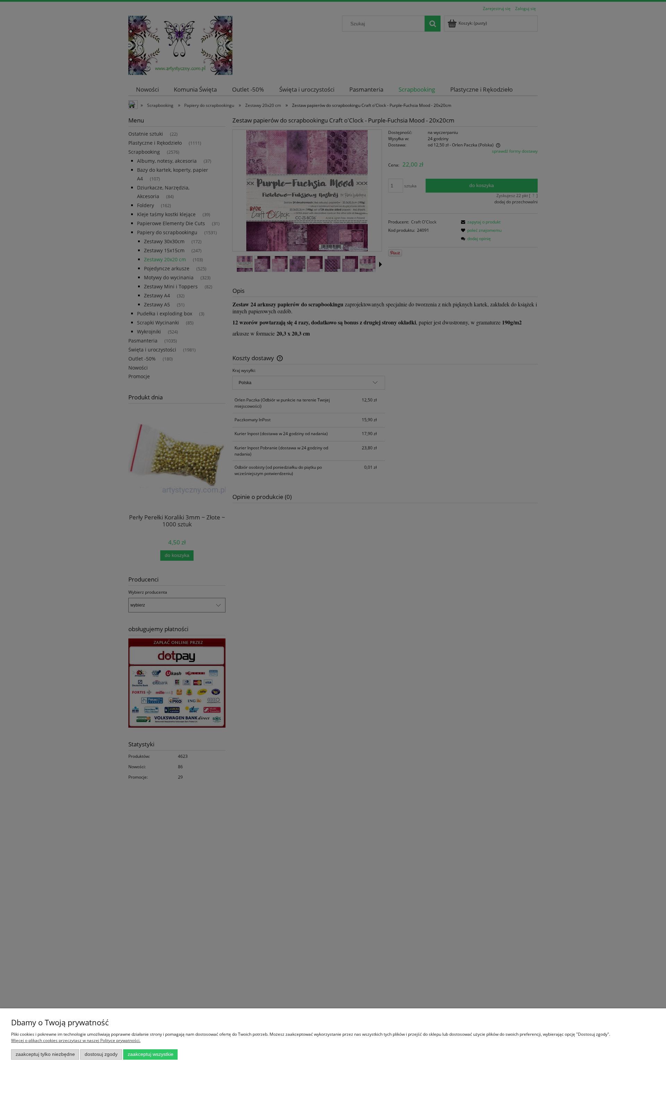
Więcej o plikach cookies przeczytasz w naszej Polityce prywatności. (75, 1040)
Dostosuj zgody (101, 1054)
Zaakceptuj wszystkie (150, 1054)
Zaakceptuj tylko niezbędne (45, 1054)
